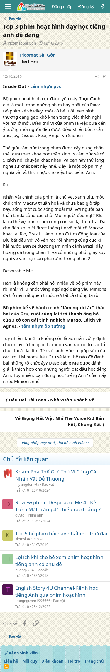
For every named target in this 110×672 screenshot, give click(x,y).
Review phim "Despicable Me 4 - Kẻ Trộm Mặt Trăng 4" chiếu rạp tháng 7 (58, 506)
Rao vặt (48, 484)
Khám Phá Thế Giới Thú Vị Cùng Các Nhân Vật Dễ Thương (57, 475)
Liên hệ (11, 661)
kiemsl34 (22, 538)
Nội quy (30, 661)
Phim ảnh (35, 515)
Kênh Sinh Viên (23, 653)
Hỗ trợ (74, 661)
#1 (105, 76)
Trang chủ (94, 661)
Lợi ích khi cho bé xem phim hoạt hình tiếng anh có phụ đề (59, 560)
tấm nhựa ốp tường (43, 326)
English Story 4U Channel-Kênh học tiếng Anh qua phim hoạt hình (56, 591)
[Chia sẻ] (97, 76)
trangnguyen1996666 (32, 600)
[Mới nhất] (103, 6)
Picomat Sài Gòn (22, 43)
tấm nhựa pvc (45, 86)
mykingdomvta (27, 484)
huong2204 (24, 569)
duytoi (20, 515)
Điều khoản (52, 661)
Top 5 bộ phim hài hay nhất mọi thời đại (61, 533)
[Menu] (8, 7)
